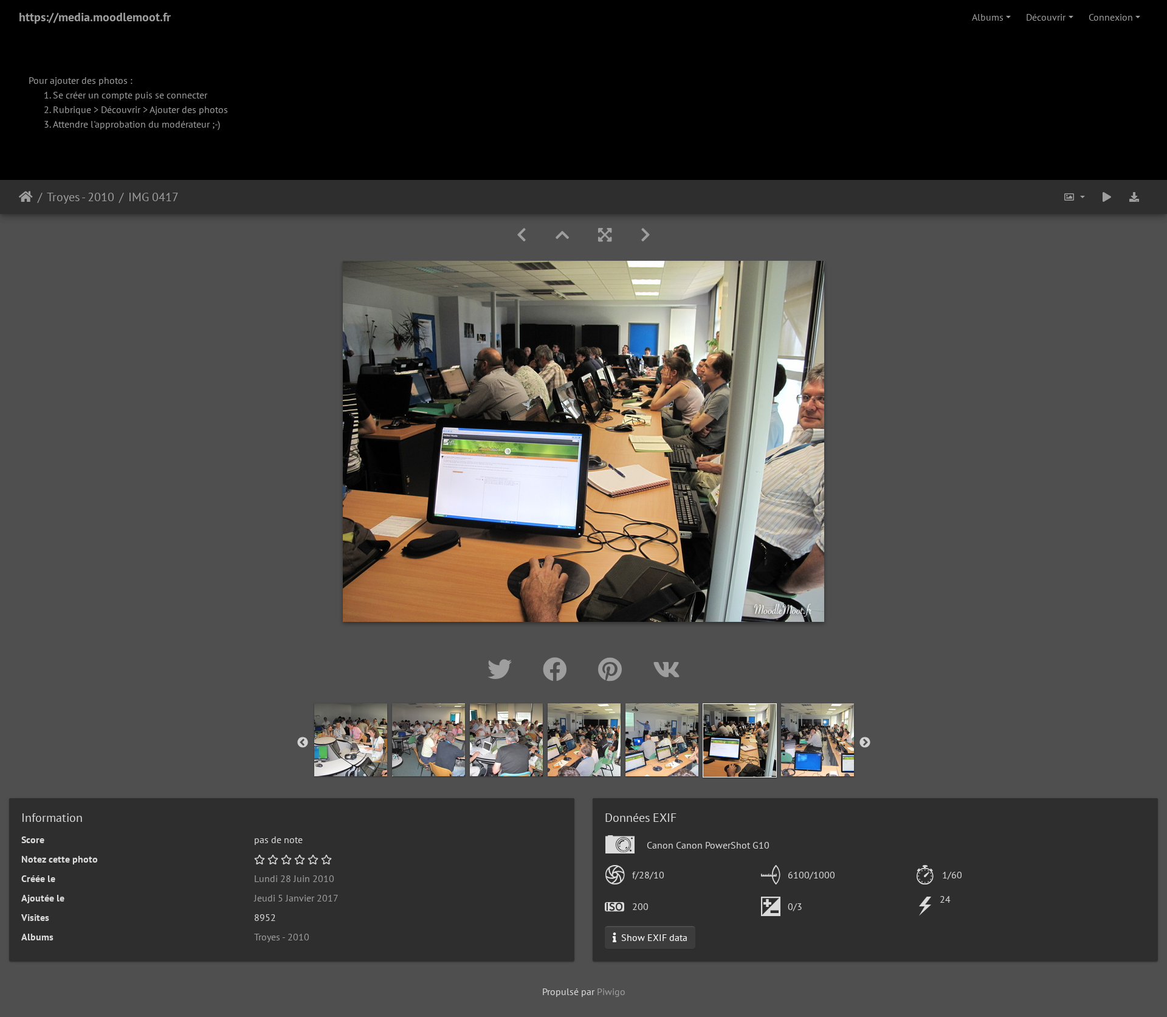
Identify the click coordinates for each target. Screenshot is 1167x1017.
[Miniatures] (562, 235)
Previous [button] (303, 743)
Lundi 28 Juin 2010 (294, 878)
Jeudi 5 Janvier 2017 (296, 898)
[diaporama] (1107, 197)
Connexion (1111, 17)
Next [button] (865, 743)
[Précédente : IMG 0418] (521, 235)
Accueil (26, 197)
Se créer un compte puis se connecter (130, 95)
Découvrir (1045, 17)
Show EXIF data (653, 937)
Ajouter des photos (189, 109)
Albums (987, 17)
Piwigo (611, 991)
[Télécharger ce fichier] (1134, 197)
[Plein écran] (605, 235)
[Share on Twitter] (503, 669)
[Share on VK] (666, 669)
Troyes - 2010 (80, 197)
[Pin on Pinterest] (613, 669)
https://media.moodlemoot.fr (95, 17)
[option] (351, 739)
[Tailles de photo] (1074, 197)
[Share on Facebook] (558, 669)
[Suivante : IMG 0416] (645, 235)
